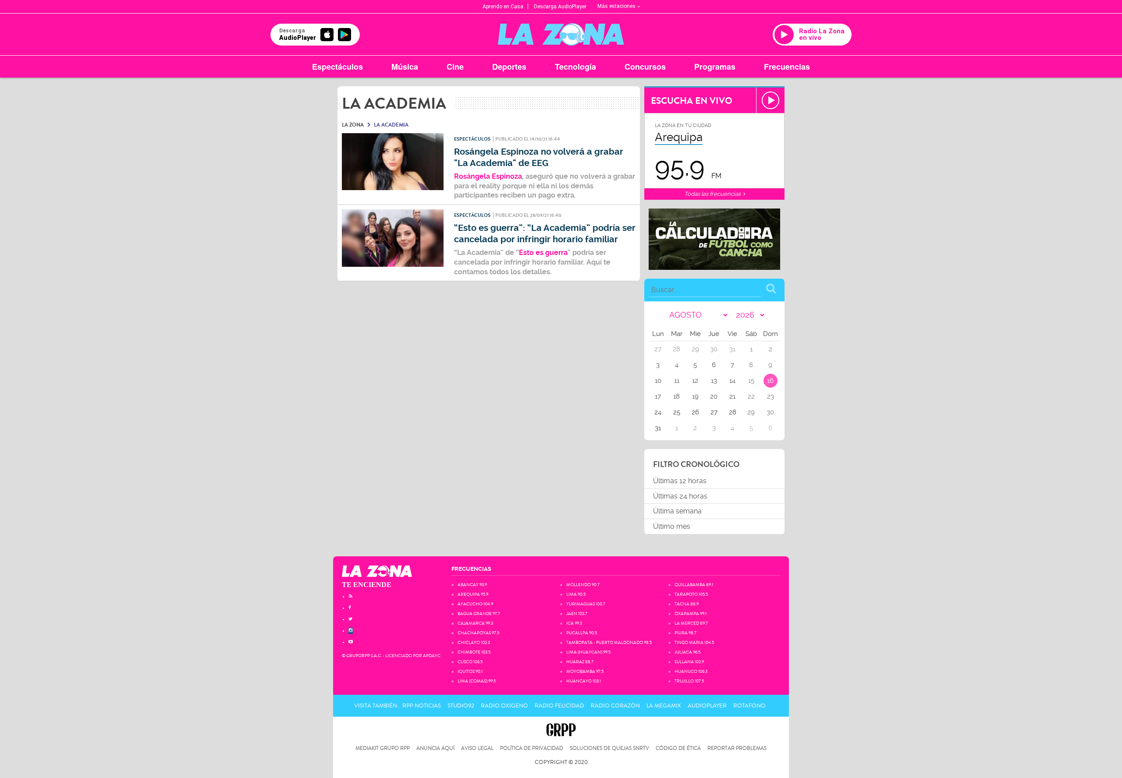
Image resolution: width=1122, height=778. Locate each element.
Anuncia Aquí (435, 748)
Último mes (671, 526)
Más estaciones (616, 6)
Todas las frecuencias (713, 194)
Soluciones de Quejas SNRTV (609, 748)
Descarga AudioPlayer (560, 7)
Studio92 (460, 706)
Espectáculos (337, 66)
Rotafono (749, 706)
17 (658, 396)
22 (751, 396)
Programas (714, 66)
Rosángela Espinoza (488, 176)
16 (770, 381)
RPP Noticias (421, 706)
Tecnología (575, 66)
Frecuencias (787, 66)
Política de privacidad (531, 748)
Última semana (677, 511)
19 (695, 396)
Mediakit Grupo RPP (382, 748)
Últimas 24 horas (680, 496)
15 (751, 381)
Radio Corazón (615, 706)
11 (676, 381)
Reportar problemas (737, 748)
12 (695, 381)
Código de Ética (678, 748)
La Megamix (663, 706)
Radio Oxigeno (504, 706)
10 (658, 381)
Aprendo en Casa (503, 7)
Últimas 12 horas (680, 481)
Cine (455, 66)
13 (714, 381)
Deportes (509, 66)
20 (713, 396)
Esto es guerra (543, 252)
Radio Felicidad (559, 706)
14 (732, 381)
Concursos (645, 66)
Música (404, 66)
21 (732, 396)
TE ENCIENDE (366, 584)
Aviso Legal (477, 748)
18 (676, 396)
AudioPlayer (707, 706)
